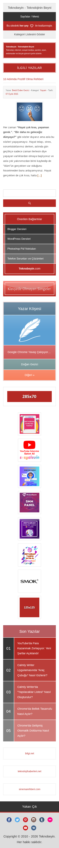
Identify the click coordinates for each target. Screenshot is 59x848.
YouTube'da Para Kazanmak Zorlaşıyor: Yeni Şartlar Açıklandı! (34, 648)
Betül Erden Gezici (20, 90)
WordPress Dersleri (19, 238)
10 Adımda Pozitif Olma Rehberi (23, 79)
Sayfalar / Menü (29, 16)
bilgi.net (29, 753)
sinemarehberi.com (29, 789)
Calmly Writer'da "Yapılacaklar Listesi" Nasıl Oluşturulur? (34, 692)
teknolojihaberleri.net (29, 771)
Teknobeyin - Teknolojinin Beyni (29, 7)
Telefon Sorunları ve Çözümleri (25, 258)
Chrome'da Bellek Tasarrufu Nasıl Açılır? (34, 711)
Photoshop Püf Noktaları (21, 248)
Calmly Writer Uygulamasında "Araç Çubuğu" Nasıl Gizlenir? (32, 670)
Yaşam (43, 90)
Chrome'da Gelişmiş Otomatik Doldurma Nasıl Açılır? (33, 730)
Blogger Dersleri (16, 229)
